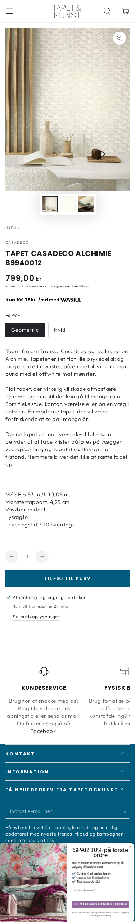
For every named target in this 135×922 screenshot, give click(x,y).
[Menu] (9, 11)
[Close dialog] (131, 847)
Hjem (11, 227)
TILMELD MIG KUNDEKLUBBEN (101, 905)
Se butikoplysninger (36, 616)
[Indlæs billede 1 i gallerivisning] (50, 204)
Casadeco (17, 242)
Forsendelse (36, 286)
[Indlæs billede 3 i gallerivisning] (86, 204)
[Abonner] (125, 811)
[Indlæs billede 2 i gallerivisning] (68, 204)
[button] (107, 11)
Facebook (43, 730)
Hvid (60, 330)
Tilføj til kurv (67, 578)
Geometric (25, 330)
